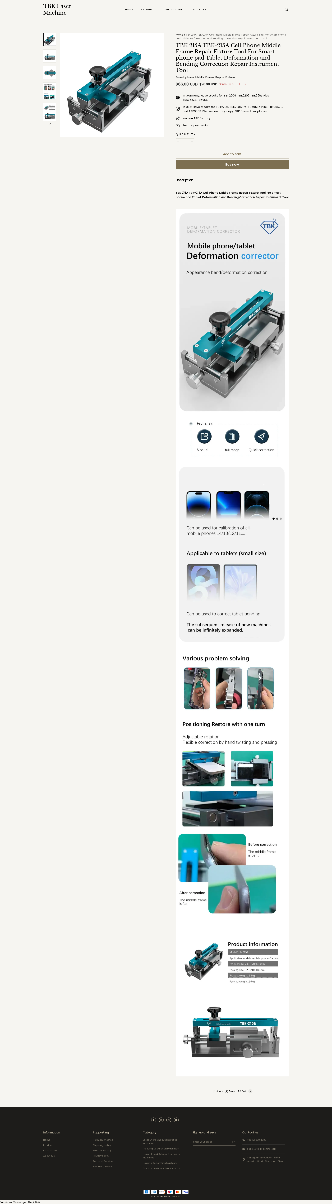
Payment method (103, 1140)
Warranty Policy (102, 1150)
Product (148, 9)
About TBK (199, 9)
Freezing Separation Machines (161, 1148)
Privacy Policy (101, 1155)
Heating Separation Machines (160, 1163)
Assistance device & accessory (161, 1168)
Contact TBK (173, 9)
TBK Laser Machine (57, 9)
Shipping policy (102, 1145)
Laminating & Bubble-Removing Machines (161, 1155)
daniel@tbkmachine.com (262, 1148)
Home (129, 9)
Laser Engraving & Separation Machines (160, 1141)
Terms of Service (103, 1161)
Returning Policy (102, 1166)
